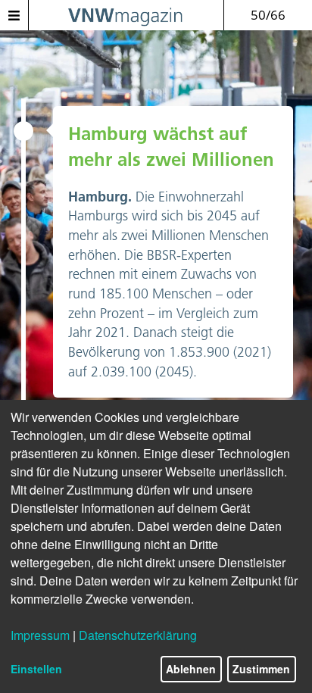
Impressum (40, 635)
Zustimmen (261, 668)
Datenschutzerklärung (138, 635)
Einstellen (36, 668)
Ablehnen (191, 668)
